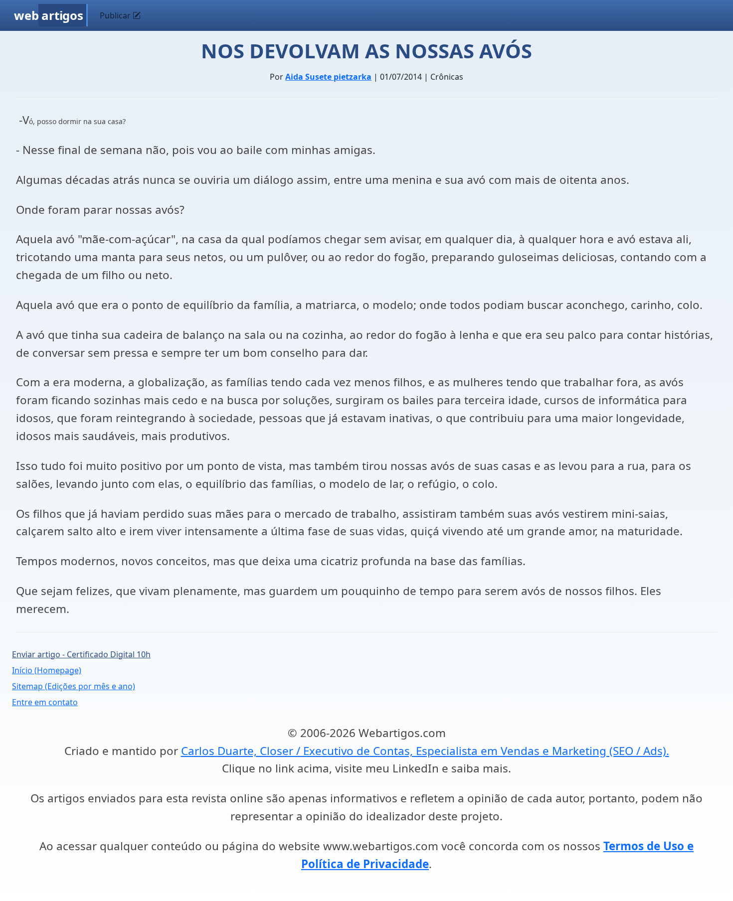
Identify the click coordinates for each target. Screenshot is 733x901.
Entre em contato (45, 702)
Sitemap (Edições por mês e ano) (73, 686)
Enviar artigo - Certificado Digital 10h (81, 654)
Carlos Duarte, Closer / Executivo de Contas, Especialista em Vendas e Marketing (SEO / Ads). (425, 750)
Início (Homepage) (46, 670)
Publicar (116, 15)
